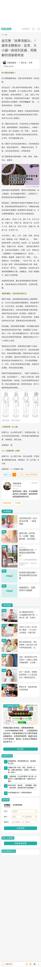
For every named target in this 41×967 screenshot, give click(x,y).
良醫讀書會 (11, 63)
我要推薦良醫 (20, 843)
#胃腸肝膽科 (7, 503)
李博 (30, 63)
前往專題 (20, 749)
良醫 (3, 35)
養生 (6, 35)
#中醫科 (18, 503)
